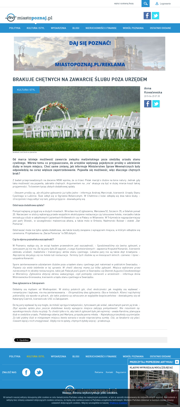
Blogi (75, 28)
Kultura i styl (36, 28)
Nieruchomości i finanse (101, 28)
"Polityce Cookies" (118, 403)
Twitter (155, 15)
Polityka (14, 28)
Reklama (99, 372)
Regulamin (121, 372)
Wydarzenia (58, 28)
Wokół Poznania (133, 28)
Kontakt (109, 372)
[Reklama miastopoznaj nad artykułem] (90, 54)
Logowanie (165, 3)
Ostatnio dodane (160, 28)
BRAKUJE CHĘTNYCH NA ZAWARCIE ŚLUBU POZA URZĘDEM (80, 79)
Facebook (147, 15)
